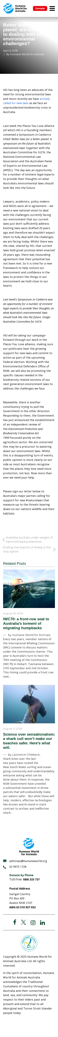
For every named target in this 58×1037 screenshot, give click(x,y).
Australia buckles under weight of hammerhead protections (29, 539)
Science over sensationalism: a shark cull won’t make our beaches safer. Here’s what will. (29, 741)
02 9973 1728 (17, 866)
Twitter (23, 922)
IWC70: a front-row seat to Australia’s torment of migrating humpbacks (26, 623)
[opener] (52, 8)
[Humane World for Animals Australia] (15, 8)
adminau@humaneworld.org (28, 861)
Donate (40, 8)
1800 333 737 (31, 879)
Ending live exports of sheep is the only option (27, 549)
